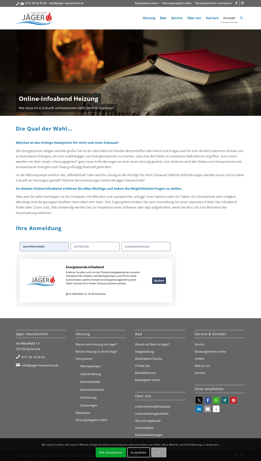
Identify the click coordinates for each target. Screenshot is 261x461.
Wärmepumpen (90, 366)
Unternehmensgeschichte (152, 413)
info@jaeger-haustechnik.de (66, 3)
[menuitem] (146, 3)
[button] (199, 400)
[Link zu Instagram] (242, 3)
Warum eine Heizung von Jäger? (96, 344)
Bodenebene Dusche (148, 358)
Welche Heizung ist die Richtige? (96, 351)
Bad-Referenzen (145, 373)
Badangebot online (146, 3)
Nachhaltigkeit (144, 428)
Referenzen (82, 413)
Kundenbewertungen (149, 435)
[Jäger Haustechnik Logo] (35, 18)
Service (199, 344)
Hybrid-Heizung (90, 374)
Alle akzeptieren (110, 452)
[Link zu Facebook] (236, 3)
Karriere (200, 373)
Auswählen (139, 452)
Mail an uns (202, 366)
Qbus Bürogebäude (148, 421)
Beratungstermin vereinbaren (213, 3)
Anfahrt (200, 358)
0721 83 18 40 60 (36, 3)
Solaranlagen (88, 405)
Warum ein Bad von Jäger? (152, 344)
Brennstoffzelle (90, 382)
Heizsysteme (83, 358)
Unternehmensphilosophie (152, 406)
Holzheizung (88, 397)
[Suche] (241, 18)
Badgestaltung (144, 351)
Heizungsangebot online (176, 3)
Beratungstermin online (210, 351)
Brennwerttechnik (92, 390)
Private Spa (142, 366)
